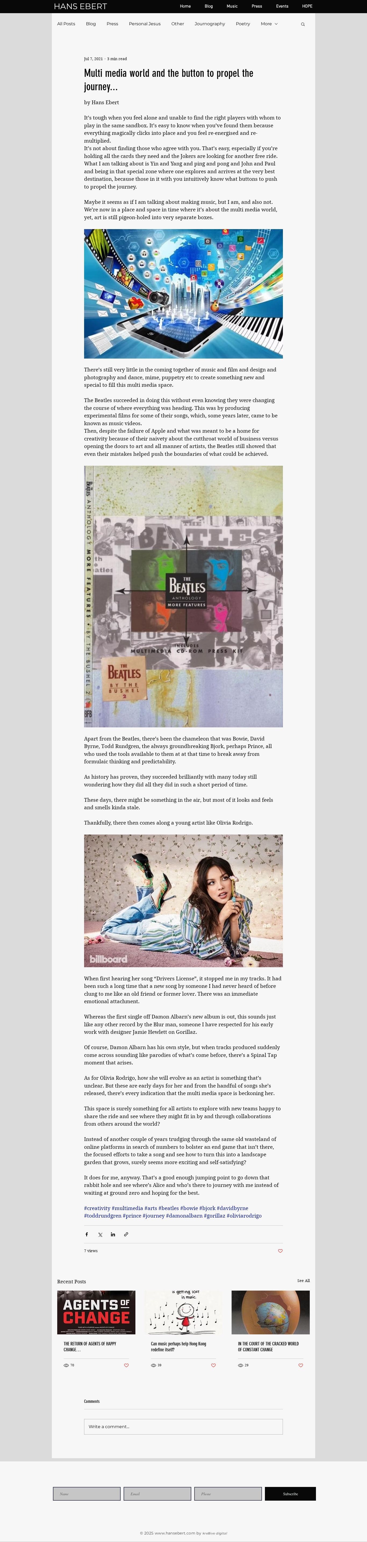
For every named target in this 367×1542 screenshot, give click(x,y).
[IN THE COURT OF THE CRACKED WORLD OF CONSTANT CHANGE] (271, 1312)
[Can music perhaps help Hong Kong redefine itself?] (184, 1313)
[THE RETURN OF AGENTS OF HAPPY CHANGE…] (96, 1312)
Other (177, 23)
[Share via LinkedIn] (113, 1234)
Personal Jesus (145, 23)
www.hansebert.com (175, 1533)
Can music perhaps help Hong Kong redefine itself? (178, 1347)
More (266, 23)
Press (112, 23)
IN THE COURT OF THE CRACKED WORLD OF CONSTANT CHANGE (268, 1347)
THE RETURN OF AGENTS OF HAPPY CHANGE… (90, 1347)
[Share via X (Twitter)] (99, 1234)
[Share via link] (126, 1234)
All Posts (66, 23)
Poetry (243, 23)
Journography (210, 23)
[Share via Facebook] (86, 1234)
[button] (302, 24)
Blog (91, 23)
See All (303, 1280)
